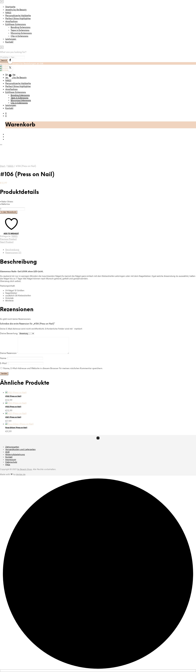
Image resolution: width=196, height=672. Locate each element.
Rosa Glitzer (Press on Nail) (16, 427)
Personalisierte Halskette (18, 16)
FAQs (7, 464)
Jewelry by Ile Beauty (16, 10)
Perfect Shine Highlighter (18, 18)
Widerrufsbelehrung (15, 454)
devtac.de (20, 474)
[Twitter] (10, 68)
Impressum (10, 459)
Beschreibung (12, 250)
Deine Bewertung (9, 333)
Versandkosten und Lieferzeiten (20, 449)
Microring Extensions (21, 33)
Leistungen (10, 39)
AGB (7, 452)
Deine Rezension (9, 353)
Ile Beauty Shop (24, 469)
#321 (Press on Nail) (13, 417)
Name (4, 358)
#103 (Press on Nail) (13, 406)
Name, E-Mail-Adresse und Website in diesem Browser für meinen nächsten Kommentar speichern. (53, 368)
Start (2, 166)
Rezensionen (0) (13, 253)
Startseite (10, 7)
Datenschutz (11, 462)
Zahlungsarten (12, 446)
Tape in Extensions (20, 30)
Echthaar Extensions (15, 24)
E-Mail (4, 363)
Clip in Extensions (19, 36)
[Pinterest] (10, 76)
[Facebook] (10, 60)
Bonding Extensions (20, 27)
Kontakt (9, 42)
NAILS (8, 13)
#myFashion (11, 21)
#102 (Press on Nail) (13, 396)
